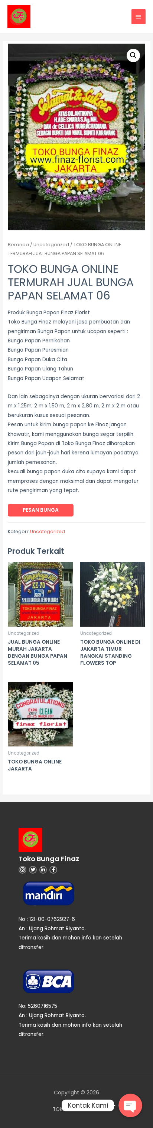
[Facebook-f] (53, 870)
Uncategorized (51, 244)
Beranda (18, 244)
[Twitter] (33, 870)
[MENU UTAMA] (138, 16)
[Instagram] (22, 870)
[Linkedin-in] (43, 870)
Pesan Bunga (41, 510)
